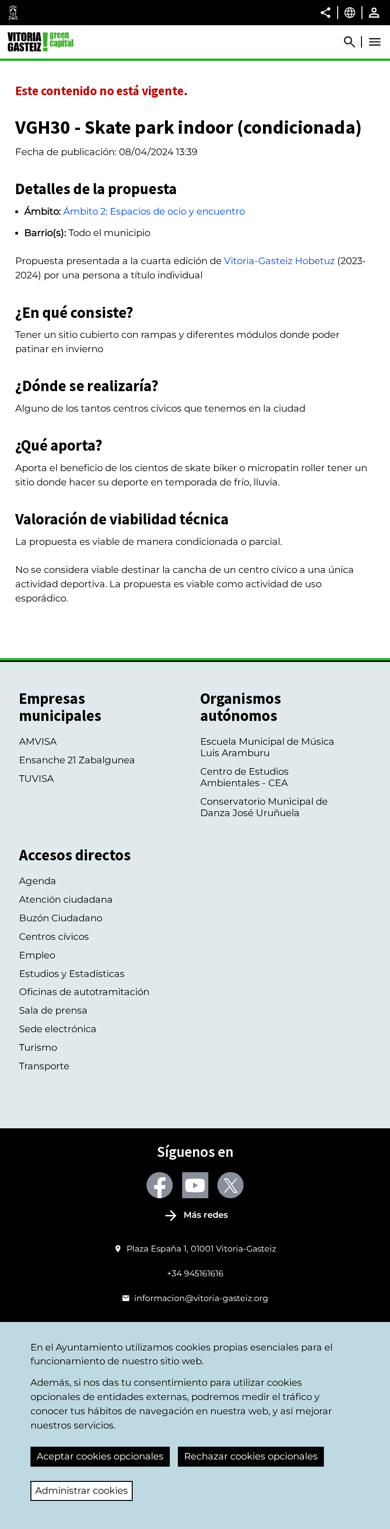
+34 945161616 (195, 1273)
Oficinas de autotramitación (84, 991)
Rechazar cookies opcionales (251, 1456)
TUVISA (36, 778)
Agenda (37, 881)
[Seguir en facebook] (159, 1185)
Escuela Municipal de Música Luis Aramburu (267, 747)
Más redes (206, 1215)
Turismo (38, 1047)
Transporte (44, 1066)
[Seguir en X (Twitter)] (230, 1185)
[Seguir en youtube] (195, 1185)
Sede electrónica (58, 1029)
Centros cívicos (54, 936)
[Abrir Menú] (374, 42)
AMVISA (38, 741)
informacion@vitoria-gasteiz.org (201, 1298)
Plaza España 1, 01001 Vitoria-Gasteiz (201, 1248)
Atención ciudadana (66, 899)
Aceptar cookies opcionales (100, 1456)
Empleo (37, 955)
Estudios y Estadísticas (72, 973)
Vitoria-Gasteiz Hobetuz (279, 260)
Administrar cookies (81, 1490)
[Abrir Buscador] (354, 42)
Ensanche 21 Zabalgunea (77, 760)
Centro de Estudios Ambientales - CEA (244, 777)
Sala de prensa (53, 1010)
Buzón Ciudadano (60, 918)
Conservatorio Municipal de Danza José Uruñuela (264, 807)
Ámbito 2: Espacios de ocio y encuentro (154, 211)
